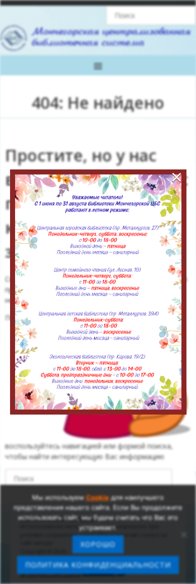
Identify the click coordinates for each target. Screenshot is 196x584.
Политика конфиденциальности (98, 564)
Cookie (97, 497)
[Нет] (183, 534)
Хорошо (98, 544)
